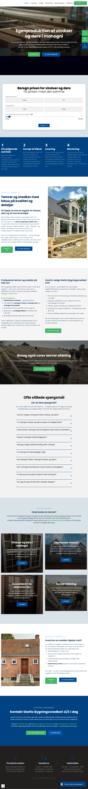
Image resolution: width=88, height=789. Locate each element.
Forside (26, 3)
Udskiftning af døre (55, 664)
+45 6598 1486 (22, 724)
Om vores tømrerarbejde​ (44, 369)
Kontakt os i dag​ (53, 331)
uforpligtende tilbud (57, 520)
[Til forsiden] (7, 3)
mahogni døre (32, 303)
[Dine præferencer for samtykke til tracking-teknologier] (3, 786)
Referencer (69, 3)
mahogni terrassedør (12, 305)
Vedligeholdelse (59, 3)
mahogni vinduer (20, 303)
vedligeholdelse (20, 311)
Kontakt (83, 3)
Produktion (49, 3)
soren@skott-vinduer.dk (67, 724)
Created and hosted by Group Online (44, 778)
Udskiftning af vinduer (12, 300)
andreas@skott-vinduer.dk (44, 724)
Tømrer (41, 3)
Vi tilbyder (33, 3)
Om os (77, 3)
